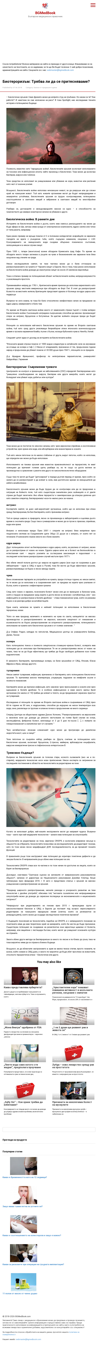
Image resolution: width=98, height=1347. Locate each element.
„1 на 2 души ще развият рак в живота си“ (70, 1029)
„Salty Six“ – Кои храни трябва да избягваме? (23, 1103)
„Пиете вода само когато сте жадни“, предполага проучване (22, 1066)
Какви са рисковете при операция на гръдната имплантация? (33, 1264)
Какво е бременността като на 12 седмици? (25, 1177)
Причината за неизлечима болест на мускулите (72, 1103)
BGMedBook (45, 13)
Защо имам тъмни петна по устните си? (23, 1206)
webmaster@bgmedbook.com (60, 70)
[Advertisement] (49, 39)
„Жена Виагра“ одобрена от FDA (22, 1027)
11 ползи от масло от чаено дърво (20, 1293)
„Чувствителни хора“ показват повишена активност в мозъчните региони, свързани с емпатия (72, 990)
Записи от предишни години (45, 87)
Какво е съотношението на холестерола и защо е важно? (32, 1235)
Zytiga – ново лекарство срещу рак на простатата (73, 1066)
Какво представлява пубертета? (23, 987)
